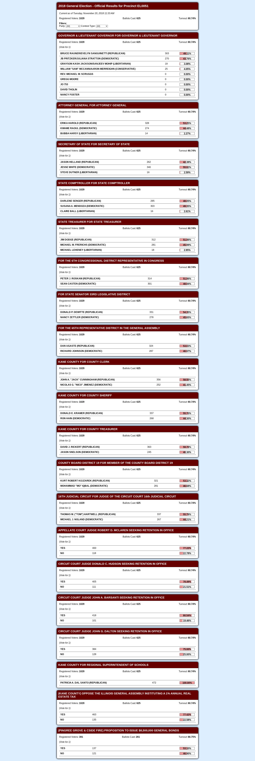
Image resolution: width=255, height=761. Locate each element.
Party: (62, 26)
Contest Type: (88, 26)
